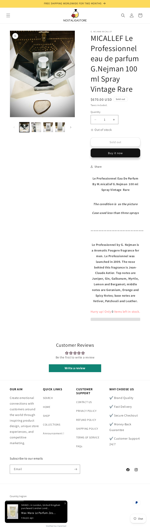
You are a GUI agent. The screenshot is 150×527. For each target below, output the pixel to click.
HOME (46, 407)
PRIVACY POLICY (86, 411)
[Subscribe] (75, 469)
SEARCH (48, 398)
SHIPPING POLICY (87, 428)
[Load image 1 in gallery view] (24, 127)
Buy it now (115, 153)
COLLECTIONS (51, 424)
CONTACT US (84, 402)
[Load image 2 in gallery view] (36, 127)
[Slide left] (14, 127)
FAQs (79, 446)
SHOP (46, 415)
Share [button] (98, 166)
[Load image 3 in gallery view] (48, 127)
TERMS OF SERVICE (87, 437)
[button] (8, 15)
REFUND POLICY (86, 420)
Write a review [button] (75, 368)
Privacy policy (59, 517)
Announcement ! (53, 433)
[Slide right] (70, 127)
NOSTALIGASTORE (38, 518)
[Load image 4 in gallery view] (60, 127)
